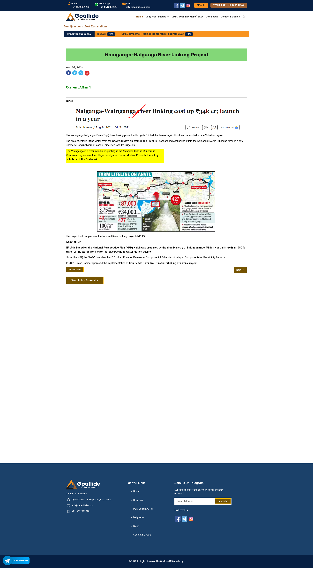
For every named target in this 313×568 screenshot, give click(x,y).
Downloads (212, 16)
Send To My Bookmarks (84, 280)
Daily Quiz (138, 500)
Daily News (138, 517)
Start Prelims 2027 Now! (229, 5)
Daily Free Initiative (156, 16)
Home (139, 16)
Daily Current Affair (143, 508)
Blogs (136, 526)
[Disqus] (156, 328)
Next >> (240, 270)
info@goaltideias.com (83, 505)
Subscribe (223, 501)
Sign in (201, 5)
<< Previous (75, 269)
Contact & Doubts (230, 16)
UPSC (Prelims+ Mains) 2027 (187, 16)
